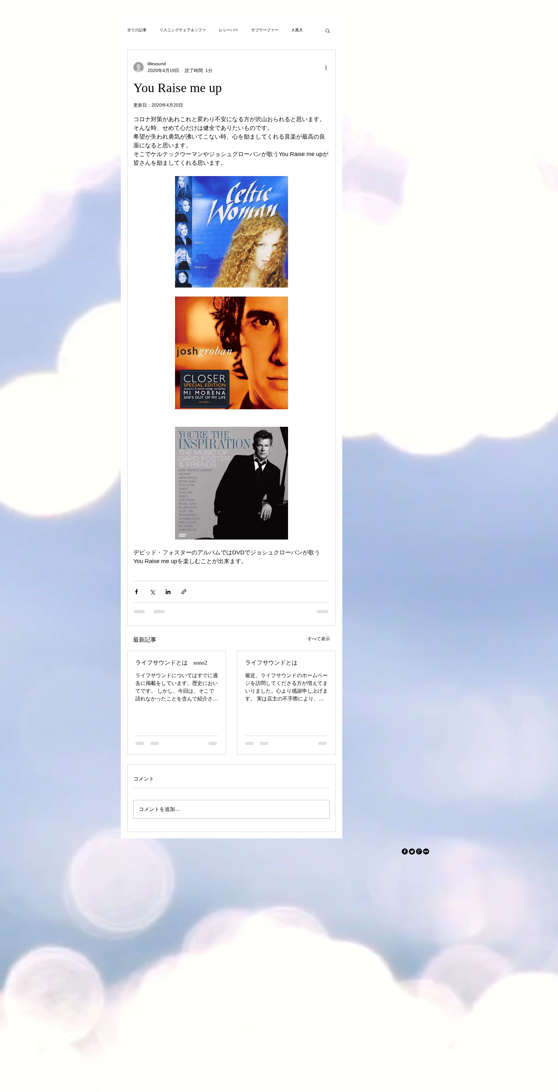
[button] (328, 30)
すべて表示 (318, 638)
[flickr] (426, 857)
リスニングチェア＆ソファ (183, 30)
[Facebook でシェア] (136, 592)
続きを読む (301, 30)
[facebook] (405, 857)
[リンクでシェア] (184, 592)
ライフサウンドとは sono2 (171, 662)
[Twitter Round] (412, 857)
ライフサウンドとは (271, 662)
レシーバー (228, 30)
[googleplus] (419, 857)
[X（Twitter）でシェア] (152, 592)
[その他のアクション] (326, 67)
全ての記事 (137, 30)
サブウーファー (264, 30)
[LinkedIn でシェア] (168, 592)
